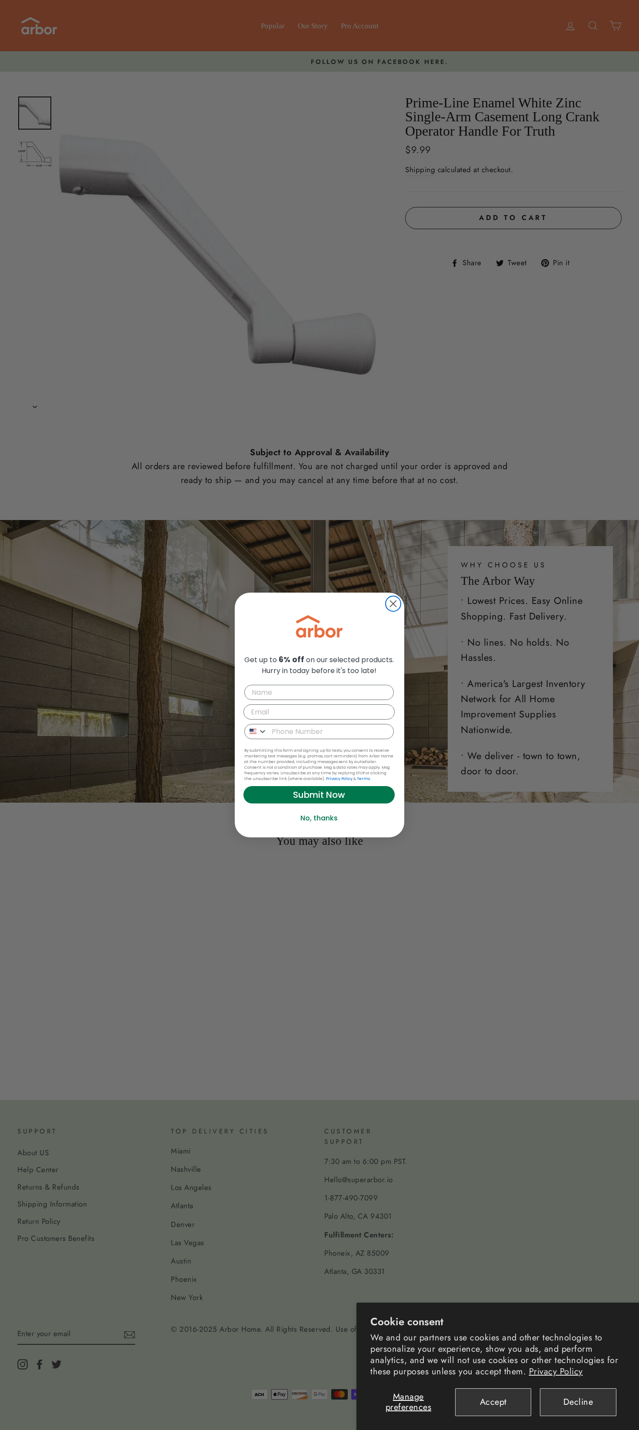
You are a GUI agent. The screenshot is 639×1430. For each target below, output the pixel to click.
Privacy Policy (556, 1371)
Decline (578, 1402)
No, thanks (319, 818)
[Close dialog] (393, 603)
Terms (363, 778)
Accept (493, 1402)
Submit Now (319, 795)
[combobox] (256, 731)
